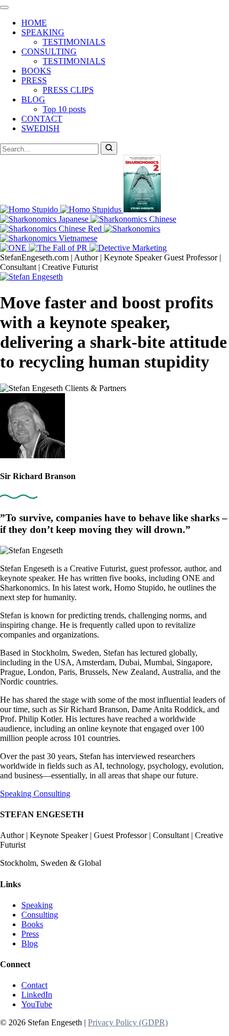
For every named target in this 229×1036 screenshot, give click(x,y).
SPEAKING (42, 32)
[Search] (109, 148)
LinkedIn (36, 994)
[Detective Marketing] (128, 247)
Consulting (52, 793)
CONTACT (41, 118)
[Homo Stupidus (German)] (92, 209)
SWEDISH (40, 128)
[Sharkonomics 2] (142, 209)
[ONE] (14, 247)
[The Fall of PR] (59, 247)
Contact (34, 985)
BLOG (33, 99)
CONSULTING (49, 51)
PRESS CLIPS (68, 89)
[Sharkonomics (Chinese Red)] (52, 228)
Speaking (17, 793)
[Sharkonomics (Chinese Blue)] (133, 219)
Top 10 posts (64, 109)
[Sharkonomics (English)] (132, 228)
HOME (34, 22)
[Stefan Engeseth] (31, 276)
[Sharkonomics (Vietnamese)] (48, 238)
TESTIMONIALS (74, 41)
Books (32, 924)
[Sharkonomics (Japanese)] (45, 219)
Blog (29, 943)
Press (30, 933)
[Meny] (4, 7)
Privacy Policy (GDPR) (128, 1022)
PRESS (34, 80)
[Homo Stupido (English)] (30, 209)
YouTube (36, 1004)
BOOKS (36, 70)
